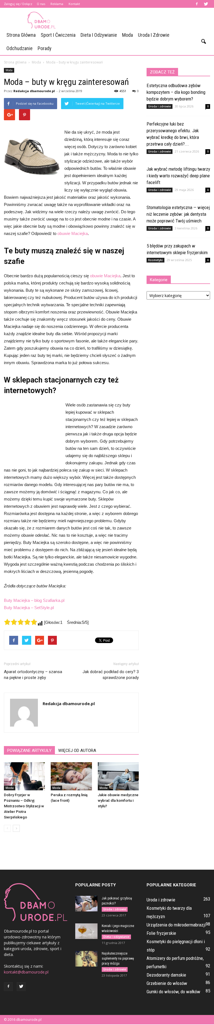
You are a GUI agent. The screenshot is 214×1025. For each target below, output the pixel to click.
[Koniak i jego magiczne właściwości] (86, 931)
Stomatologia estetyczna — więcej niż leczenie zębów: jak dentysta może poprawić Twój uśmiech (178, 214)
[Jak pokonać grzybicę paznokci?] (86, 903)
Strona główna (21, 35)
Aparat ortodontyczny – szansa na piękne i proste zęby (33, 674)
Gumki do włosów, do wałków (173, 991)
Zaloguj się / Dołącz (18, 4)
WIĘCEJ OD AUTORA (77, 750)
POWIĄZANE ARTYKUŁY (29, 750)
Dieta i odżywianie (99, 35)
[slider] (20, 622)
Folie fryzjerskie (161, 933)
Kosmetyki (155, 260)
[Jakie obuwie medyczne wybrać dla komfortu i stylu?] (118, 776)
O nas (41, 4)
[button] (203, 41)
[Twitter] (206, 4)
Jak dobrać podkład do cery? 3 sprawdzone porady (110, 674)
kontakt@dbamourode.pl (26, 972)
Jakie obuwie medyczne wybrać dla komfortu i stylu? (118, 800)
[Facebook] (197, 4)
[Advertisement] (144, 20)
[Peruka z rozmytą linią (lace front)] (71, 776)
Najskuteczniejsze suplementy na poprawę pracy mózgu (118, 958)
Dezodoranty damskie (166, 975)
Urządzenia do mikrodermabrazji (176, 925)
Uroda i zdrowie (153, 35)
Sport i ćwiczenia (58, 35)
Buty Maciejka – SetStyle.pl (29, 607)
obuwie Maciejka (72, 233)
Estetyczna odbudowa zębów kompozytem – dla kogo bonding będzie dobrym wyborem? (176, 92)
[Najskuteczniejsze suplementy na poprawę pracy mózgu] (86, 959)
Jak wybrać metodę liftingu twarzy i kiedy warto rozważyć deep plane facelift (178, 175)
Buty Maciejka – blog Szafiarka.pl (34, 600)
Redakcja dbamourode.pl (34, 91)
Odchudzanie (19, 48)
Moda (127, 35)
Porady (45, 48)
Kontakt (74, 4)
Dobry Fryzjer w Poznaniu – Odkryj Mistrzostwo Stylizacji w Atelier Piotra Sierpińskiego (24, 806)
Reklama (56, 4)
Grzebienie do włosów (167, 983)
